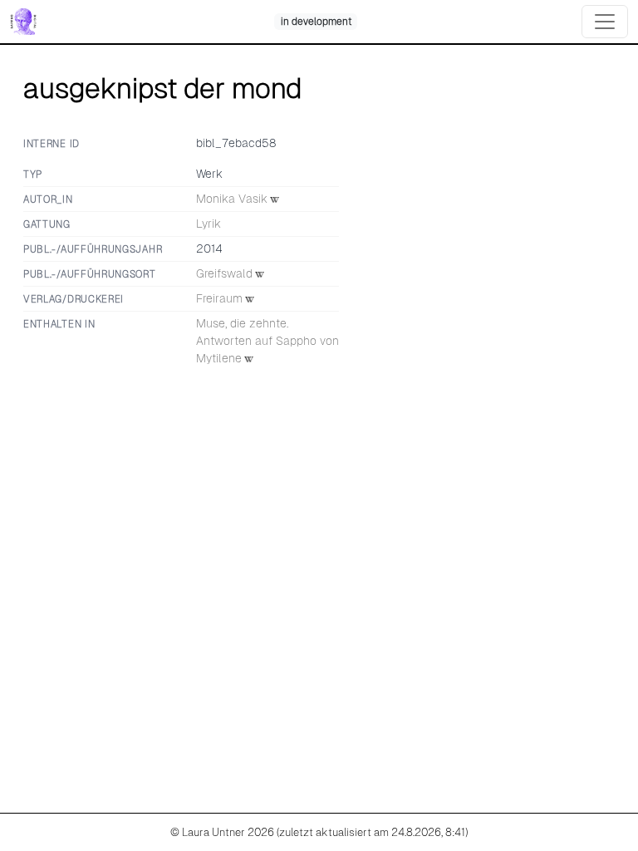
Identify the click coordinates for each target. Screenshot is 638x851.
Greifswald (224, 273)
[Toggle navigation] (605, 21)
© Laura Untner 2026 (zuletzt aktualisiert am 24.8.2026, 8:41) (319, 832)
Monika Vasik (231, 198)
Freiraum (219, 298)
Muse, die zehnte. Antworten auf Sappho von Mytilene (267, 341)
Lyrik (208, 223)
